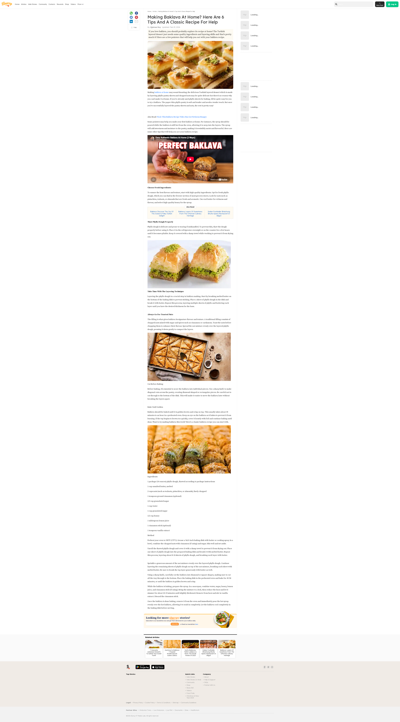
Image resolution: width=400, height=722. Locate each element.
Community (43, 4)
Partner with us (209, 685)
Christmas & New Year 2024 (193, 697)
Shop (67, 4)
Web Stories (32, 4)
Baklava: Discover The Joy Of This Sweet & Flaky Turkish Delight (161, 213)
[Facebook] (264, 667)
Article (154, 11)
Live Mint (169, 710)
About (206, 677)
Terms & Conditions (164, 703)
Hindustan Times (145, 710)
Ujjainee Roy (155, 27)
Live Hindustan (159, 710)
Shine (186, 710)
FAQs (206, 682)
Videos (73, 4)
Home (17, 4)
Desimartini (179, 710)
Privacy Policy (138, 703)
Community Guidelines (188, 703)
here (196, 624)
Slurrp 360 (190, 688)
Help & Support (209, 680)
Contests (52, 4)
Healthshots (195, 710)
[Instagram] (272, 667)
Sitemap (176, 703)
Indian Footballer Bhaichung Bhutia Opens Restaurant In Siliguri (219, 213)
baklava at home (161, 92)
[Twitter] (268, 667)
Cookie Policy (150, 703)
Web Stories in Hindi (194, 680)
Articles (23, 4)
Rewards (60, 4)
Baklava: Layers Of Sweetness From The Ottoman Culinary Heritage (190, 213)
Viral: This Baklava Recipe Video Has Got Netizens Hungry (182, 117)
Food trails (191, 693)
